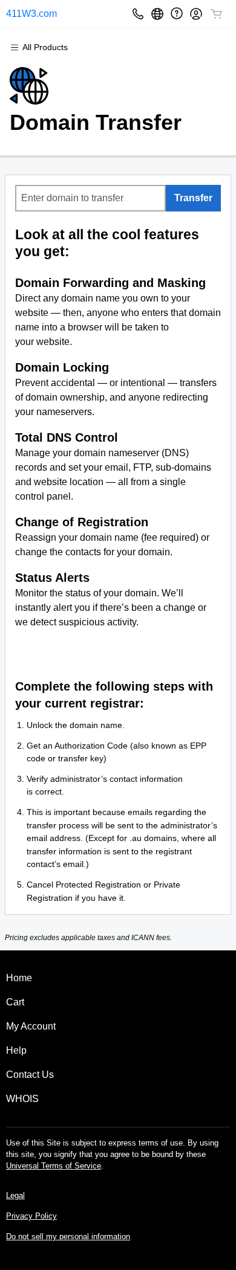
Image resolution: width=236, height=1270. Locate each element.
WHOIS (22, 1099)
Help (16, 1050)
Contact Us (30, 1074)
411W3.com (31, 13)
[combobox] (90, 198)
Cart (15, 1002)
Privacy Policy (31, 1215)
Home (19, 978)
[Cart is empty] (217, 14)
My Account (31, 1026)
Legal (15, 1195)
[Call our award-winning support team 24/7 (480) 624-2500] (176, 13)
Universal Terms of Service (53, 1165)
